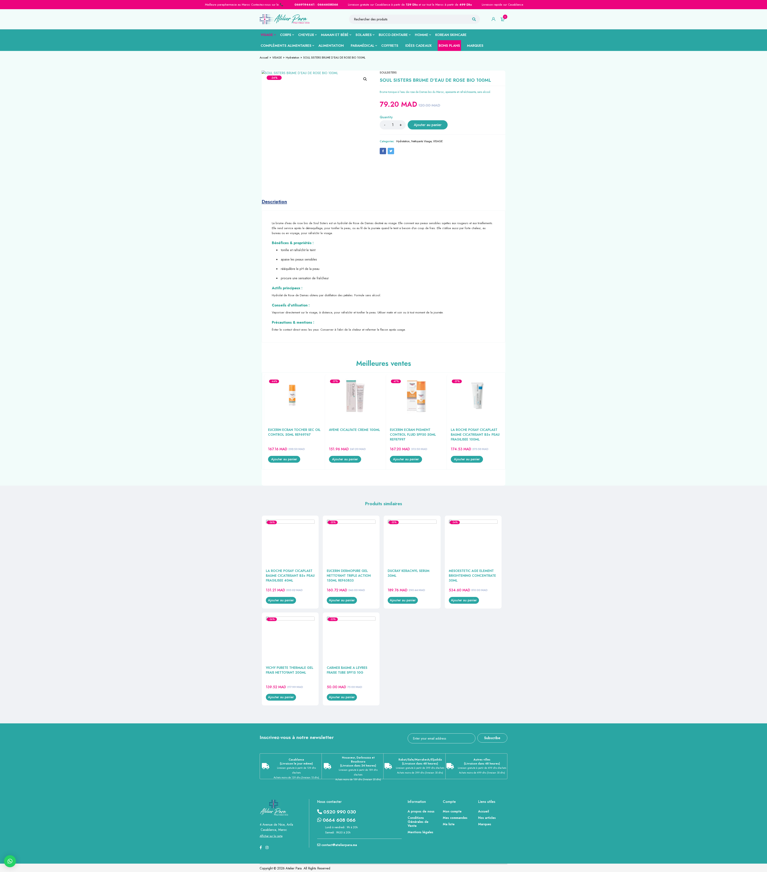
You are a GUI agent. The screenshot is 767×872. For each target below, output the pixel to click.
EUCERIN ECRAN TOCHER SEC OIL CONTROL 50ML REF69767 (294, 432)
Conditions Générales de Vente (418, 821)
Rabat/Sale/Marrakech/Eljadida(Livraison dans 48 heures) (420, 762)
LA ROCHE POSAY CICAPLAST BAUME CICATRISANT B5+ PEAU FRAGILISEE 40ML (290, 576)
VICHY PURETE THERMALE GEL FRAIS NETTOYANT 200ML (289, 670)
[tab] (274, 202)
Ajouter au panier (428, 124)
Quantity (386, 117)
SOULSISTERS (388, 73)
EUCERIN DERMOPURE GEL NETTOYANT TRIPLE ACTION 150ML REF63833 (349, 576)
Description (274, 202)
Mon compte (452, 811)
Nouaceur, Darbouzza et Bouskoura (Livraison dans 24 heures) (358, 762)
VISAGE (277, 58)
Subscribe (492, 738)
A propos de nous (421, 811)
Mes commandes (455, 817)
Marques (484, 824)
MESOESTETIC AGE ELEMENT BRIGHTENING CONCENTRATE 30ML (472, 576)
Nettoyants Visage (421, 141)
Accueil (264, 58)
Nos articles (487, 817)
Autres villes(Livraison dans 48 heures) (482, 762)
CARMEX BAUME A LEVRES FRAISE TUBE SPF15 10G (347, 670)
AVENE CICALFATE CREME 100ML (354, 430)
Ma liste (449, 824)
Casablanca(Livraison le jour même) (296, 762)
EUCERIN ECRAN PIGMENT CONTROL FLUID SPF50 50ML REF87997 (413, 435)
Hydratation (292, 58)
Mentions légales (420, 832)
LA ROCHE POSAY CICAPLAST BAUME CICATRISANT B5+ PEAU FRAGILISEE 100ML (475, 435)
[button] (365, 79)
